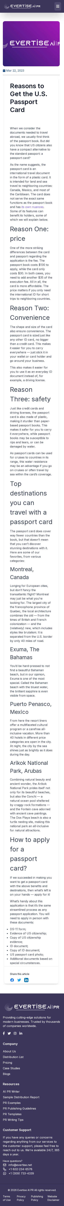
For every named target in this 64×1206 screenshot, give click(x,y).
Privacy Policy (21, 1198)
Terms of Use (7, 1198)
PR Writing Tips (13, 1120)
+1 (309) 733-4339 (21, 1173)
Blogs (6, 1074)
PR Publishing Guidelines (19, 1108)
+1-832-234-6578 (20, 1169)
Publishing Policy (37, 1198)
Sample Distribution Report (21, 1097)
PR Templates (12, 1114)
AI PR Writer (11, 1091)
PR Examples (12, 1103)
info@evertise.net (20, 1165)
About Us (9, 1051)
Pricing (7, 1062)
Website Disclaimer (53, 1198)
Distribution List (13, 1057)
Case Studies (11, 1068)
